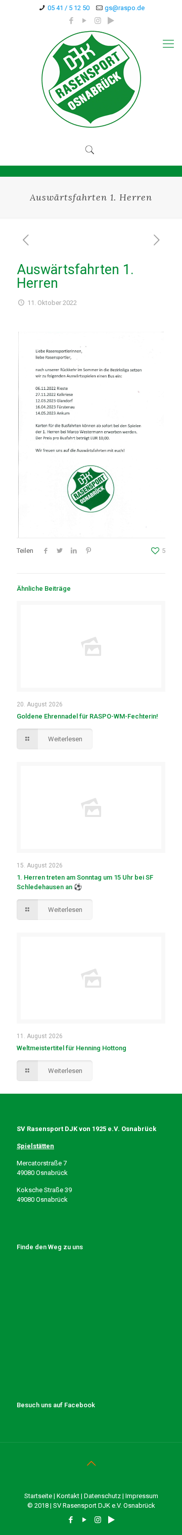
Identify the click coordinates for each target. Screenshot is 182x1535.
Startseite (38, 1496)
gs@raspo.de (125, 8)
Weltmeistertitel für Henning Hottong (71, 1048)
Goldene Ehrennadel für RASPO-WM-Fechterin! (87, 716)
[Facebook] (71, 20)
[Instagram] (98, 20)
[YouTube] (84, 20)
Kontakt (68, 1496)
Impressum (141, 1496)
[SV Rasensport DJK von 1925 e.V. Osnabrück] (91, 79)
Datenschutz (102, 1496)
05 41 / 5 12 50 (68, 8)
